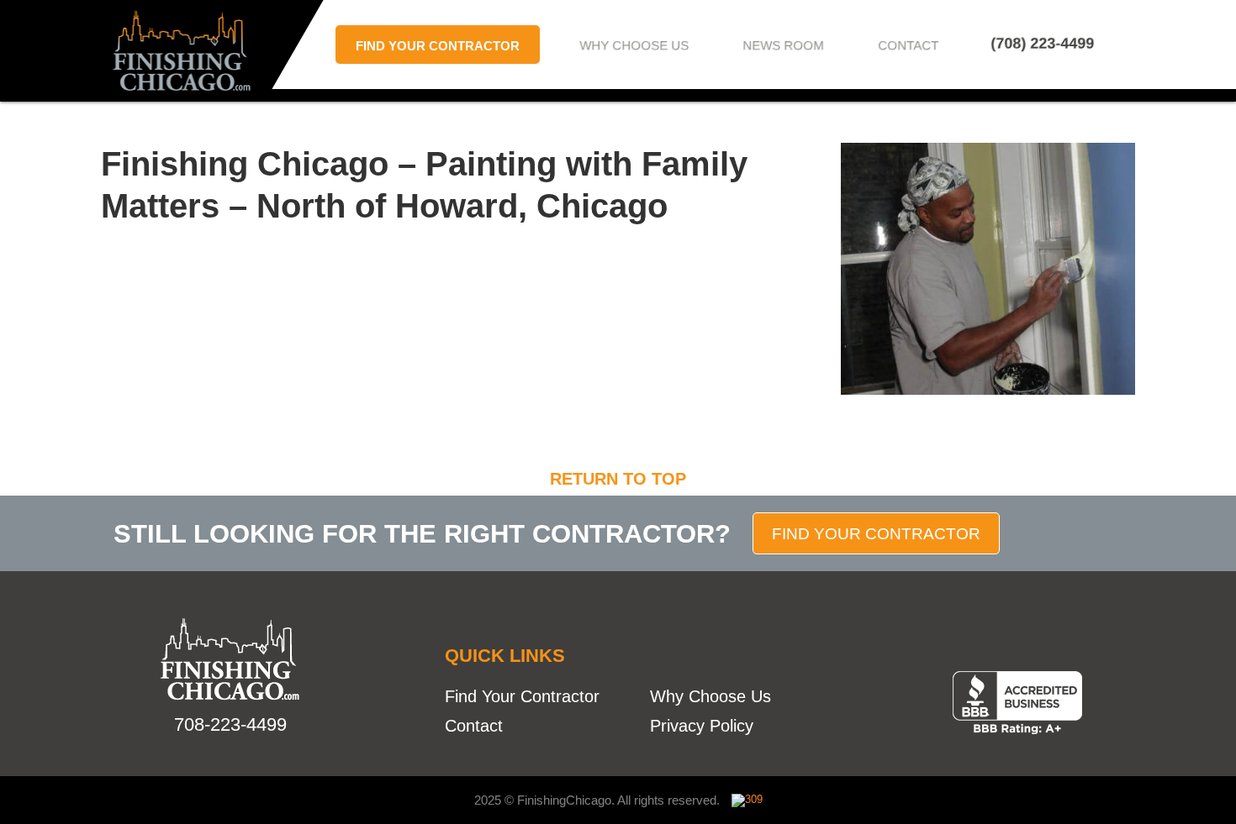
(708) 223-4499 (1042, 43)
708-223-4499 (230, 724)
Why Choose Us (634, 45)
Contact (909, 45)
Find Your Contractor (438, 46)
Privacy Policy (701, 725)
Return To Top (618, 479)
